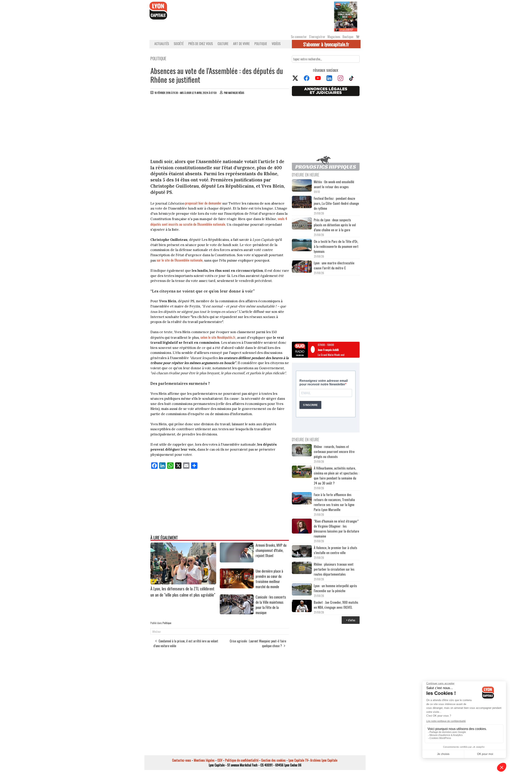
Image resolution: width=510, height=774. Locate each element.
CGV (219, 760)
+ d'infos (350, 620)
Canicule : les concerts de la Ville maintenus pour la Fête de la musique (271, 604)
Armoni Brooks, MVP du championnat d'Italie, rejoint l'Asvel (271, 550)
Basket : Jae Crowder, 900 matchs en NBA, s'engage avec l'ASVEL (336, 605)
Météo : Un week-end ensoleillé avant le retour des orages (334, 184)
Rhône (156, 631)
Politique (260, 43)
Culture (223, 43)
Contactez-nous (181, 760)
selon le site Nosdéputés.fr (217, 337)
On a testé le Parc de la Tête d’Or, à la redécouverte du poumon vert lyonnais (336, 246)
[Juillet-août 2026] (346, 16)
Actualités (161, 43)
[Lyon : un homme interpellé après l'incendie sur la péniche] (302, 590)
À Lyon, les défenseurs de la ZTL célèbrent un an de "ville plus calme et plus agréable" (182, 591)
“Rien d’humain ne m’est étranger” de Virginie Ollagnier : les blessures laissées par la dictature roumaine (336, 529)
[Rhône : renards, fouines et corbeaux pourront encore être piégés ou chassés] (302, 451)
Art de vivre (241, 43)
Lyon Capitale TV (298, 760)
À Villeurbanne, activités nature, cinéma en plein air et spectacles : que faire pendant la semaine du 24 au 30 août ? (336, 475)
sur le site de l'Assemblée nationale (180, 260)
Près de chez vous (200, 43)
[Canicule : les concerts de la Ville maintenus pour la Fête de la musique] (237, 613)
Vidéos (276, 43)
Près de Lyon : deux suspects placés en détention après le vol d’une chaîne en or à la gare (335, 224)
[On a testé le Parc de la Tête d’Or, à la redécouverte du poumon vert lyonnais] (302, 245)
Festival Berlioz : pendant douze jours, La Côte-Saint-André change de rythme (336, 203)
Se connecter (299, 36)
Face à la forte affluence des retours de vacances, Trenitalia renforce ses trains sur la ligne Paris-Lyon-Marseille (334, 502)
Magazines (334, 36)
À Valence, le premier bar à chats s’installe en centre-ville (335, 550)
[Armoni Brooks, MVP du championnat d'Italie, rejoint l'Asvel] (237, 561)
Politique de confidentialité (241, 760)
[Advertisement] (219, 128)
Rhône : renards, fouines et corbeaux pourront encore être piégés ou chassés (334, 451)
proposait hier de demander (203, 203)
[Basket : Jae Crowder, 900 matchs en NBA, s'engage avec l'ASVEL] (302, 606)
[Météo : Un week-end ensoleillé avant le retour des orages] (302, 186)
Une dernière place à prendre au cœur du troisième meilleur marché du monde (269, 578)
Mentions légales (204, 760)
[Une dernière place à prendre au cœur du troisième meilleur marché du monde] (237, 587)
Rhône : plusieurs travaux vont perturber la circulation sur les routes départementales (334, 569)
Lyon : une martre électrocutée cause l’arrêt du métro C (334, 265)
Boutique (347, 36)
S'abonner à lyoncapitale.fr (326, 44)
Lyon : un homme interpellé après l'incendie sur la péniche (335, 588)
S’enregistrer (317, 36)
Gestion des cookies (273, 760)
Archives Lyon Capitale (323, 760)
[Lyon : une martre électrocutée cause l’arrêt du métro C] (302, 267)
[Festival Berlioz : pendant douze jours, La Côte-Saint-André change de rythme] (302, 202)
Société (178, 43)
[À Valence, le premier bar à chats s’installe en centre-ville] (302, 552)
